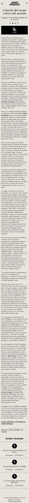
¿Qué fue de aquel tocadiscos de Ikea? (14, 451)
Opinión (5, 18)
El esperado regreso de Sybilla (14, 466)
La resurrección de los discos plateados (14, 482)
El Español (9, 455)
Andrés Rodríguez (15, 3)
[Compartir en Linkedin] (15, 23)
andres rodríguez (14, 430)
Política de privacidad (14, 501)
